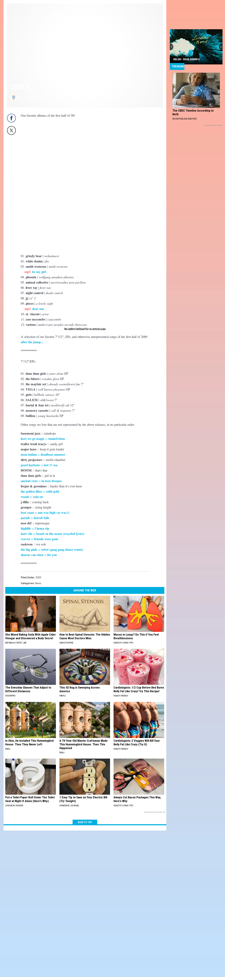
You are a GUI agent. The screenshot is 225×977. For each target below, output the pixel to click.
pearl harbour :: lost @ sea (39, 465)
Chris (20, 97)
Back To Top (85, 822)
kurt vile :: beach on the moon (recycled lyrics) (52, 533)
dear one (38, 308)
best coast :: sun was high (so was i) (45, 512)
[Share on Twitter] (11, 130)
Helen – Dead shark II (186, 59)
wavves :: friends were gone (39, 538)
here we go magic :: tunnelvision (43, 438)
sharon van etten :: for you (39, 554)
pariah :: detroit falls (35, 517)
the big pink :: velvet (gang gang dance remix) (52, 549)
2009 (38, 577)
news (38, 583)
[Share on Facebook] (11, 118)
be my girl (39, 271)
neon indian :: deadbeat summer (43, 454)
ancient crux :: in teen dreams (41, 480)
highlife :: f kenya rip (35, 528)
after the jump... (32, 342)
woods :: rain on (32, 496)
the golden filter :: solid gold (40, 491)
